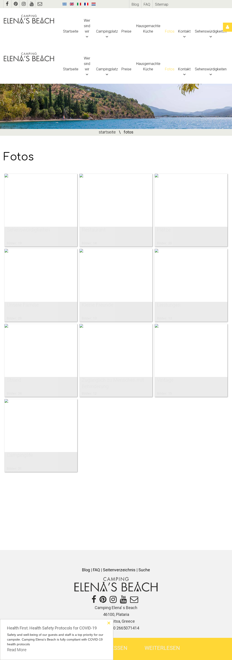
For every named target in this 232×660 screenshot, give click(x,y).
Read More (17, 649)
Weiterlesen (162, 648)
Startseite (107, 132)
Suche (144, 569)
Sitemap (161, 4)
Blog (135, 4)
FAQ (147, 4)
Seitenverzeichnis (119, 569)
